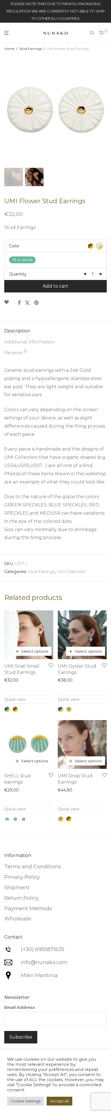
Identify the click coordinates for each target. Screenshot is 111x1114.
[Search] (91, 33)
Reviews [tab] (15, 352)
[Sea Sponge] (15, 709)
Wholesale (17, 919)
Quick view (15, 699)
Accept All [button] (59, 1101)
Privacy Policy (22, 877)
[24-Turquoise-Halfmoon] (7, 819)
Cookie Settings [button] (25, 1101)
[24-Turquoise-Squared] (23, 819)
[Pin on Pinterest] (36, 303)
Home (9, 48)
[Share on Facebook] (19, 303)
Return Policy (21, 898)
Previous (5, 110)
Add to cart (55, 286)
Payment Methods (28, 908)
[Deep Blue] (7, 709)
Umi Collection (71, 571)
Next (106, 110)
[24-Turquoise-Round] (15, 819)
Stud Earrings (30, 48)
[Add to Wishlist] (8, 302)
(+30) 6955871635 (42, 949)
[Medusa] (68, 709)
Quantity (17, 274)
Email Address (19, 1007)
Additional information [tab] (29, 342)
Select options (34, 651)
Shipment (17, 887)
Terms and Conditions (32, 866)
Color (14, 246)
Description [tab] (17, 331)
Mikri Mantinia (39, 975)
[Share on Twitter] (27, 303)
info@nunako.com (44, 962)
